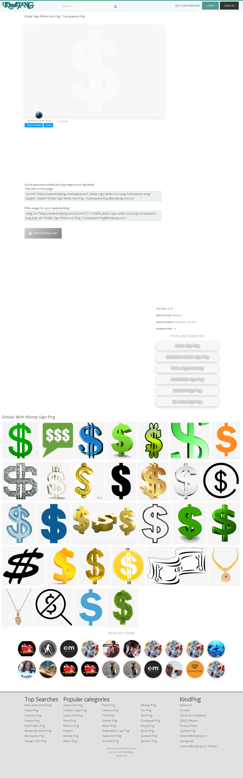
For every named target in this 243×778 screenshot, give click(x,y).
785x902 (47, 457)
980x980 (208, 498)
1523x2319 (10, 542)
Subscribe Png (73, 705)
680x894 (79, 498)
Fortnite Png (110, 741)
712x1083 (43, 542)
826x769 (176, 457)
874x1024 (180, 542)
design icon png (35, 741)
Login (210, 5)
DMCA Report (189, 721)
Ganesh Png (149, 736)
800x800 (8, 583)
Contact (185, 710)
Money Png (148, 705)
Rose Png (69, 721)
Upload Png (187, 731)
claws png (31, 710)
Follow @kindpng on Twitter (198, 746)
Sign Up (229, 5)
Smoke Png (109, 721)
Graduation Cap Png (115, 731)
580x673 (118, 583)
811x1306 (113, 457)
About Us (186, 705)
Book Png (147, 731)
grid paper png (35, 726)
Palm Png (108, 705)
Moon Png (109, 726)
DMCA (48, 125)
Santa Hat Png (73, 715)
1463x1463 (42, 624)
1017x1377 (10, 624)
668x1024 (214, 542)
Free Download (44, 233)
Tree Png (108, 715)
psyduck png (33, 715)
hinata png (32, 721)
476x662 (144, 498)
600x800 (85, 583)
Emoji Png (147, 726)
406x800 (144, 457)
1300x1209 (54, 583)
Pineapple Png (150, 721)
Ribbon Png (71, 726)
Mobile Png (71, 736)
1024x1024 (10, 457)
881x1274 (145, 542)
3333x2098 (154, 583)
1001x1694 (115, 624)
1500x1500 (113, 498)
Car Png (146, 710)
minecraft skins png (38, 731)
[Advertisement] (94, 154)
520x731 (81, 457)
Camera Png (110, 710)
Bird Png (146, 715)
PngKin (68, 731)
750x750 (218, 457)
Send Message (33, 125)
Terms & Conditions (193, 715)
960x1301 (177, 498)
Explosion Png (111, 736)
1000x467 (78, 542)
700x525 (216, 583)
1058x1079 (10, 498)
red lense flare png (38, 705)
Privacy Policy (188, 726)
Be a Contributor (187, 5)
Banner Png (149, 741)
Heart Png (70, 741)
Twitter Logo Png (75, 710)
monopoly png (34, 736)
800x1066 (47, 498)
